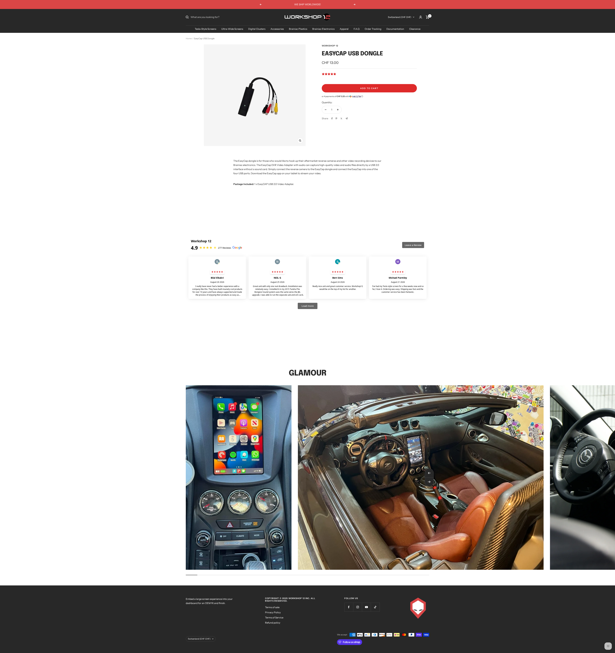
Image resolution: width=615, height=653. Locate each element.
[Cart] (427, 17)
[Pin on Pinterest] (336, 118)
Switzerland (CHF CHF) (399, 17)
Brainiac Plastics (298, 28)
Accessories (277, 28)
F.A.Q (357, 28)
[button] (369, 96)
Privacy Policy (273, 612)
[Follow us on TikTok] (375, 607)
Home (189, 38)
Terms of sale (272, 607)
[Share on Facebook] (332, 118)
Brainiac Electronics (323, 28)
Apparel (344, 28)
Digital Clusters (256, 28)
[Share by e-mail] (347, 119)
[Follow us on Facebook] (348, 607)
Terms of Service (274, 617)
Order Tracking (373, 28)
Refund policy (272, 622)
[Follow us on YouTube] (366, 607)
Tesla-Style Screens (205, 28)
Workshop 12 (330, 45)
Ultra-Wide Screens (232, 28)
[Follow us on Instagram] (357, 607)
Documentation (395, 28)
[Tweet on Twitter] (341, 118)
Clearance (414, 28)
